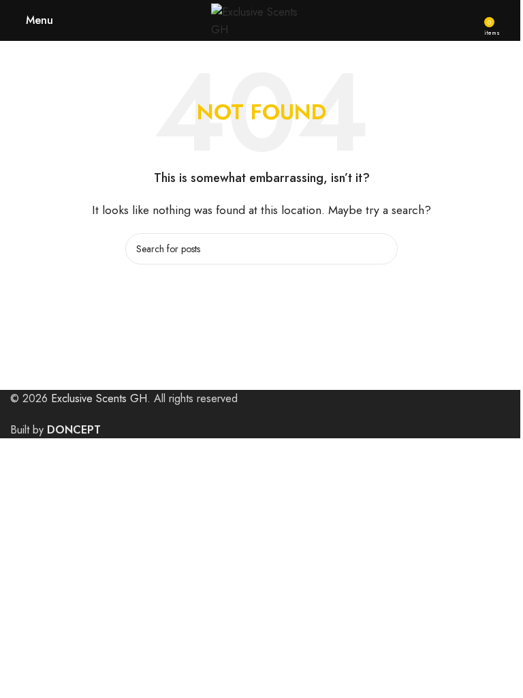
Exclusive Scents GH (99, 398)
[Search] (507, 20)
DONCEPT (74, 430)
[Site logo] (261, 19)
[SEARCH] (382, 248)
